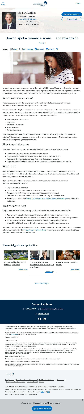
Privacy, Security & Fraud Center (34, 230)
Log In (78, 3)
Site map (41, 382)
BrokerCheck (14, 334)
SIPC (48, 392)
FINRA (42, 392)
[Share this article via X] (57, 49)
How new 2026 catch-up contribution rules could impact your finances (42, 264)
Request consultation (71, 14)
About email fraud (32, 382)
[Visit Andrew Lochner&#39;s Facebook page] (39, 318)
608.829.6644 (31, 309)
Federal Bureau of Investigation (57, 198)
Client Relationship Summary (47, 380)
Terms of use (60, 380)
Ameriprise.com (9, 380)
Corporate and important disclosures (26, 380)
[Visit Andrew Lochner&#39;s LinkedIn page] (45, 318)
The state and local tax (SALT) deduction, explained (15, 263)
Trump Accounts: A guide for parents (67, 263)
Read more (23, 269)
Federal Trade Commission (35, 198)
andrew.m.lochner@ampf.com (52, 309)
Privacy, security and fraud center (15, 382)
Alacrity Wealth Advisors (27, 19)
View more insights (42, 283)
